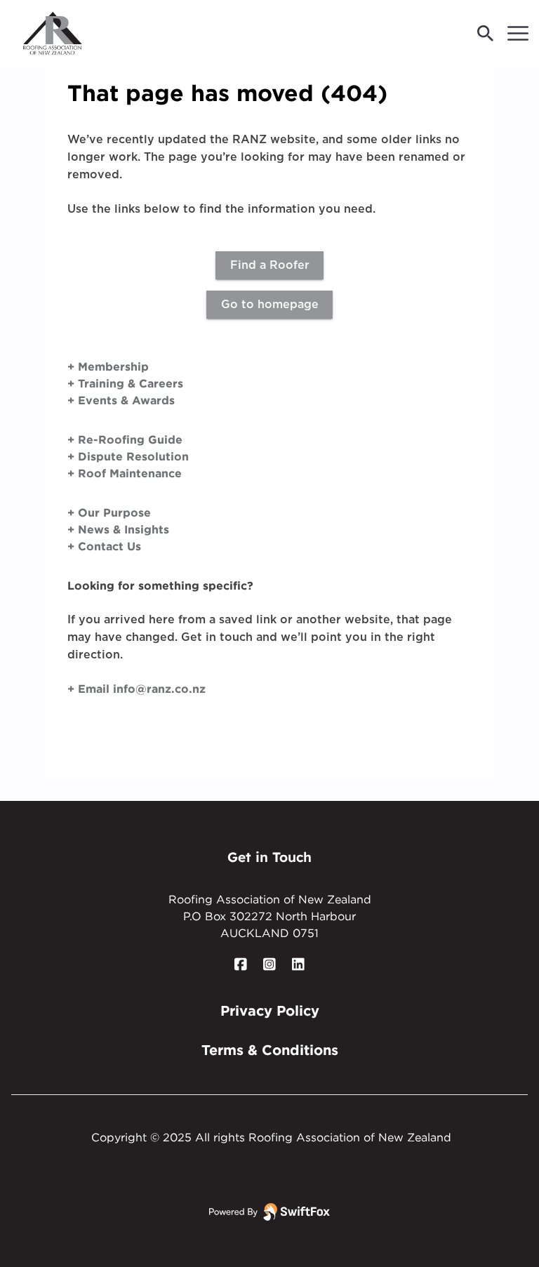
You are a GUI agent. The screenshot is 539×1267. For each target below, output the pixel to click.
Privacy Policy (269, 1010)
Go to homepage (270, 304)
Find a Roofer (270, 265)
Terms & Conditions (269, 1049)
